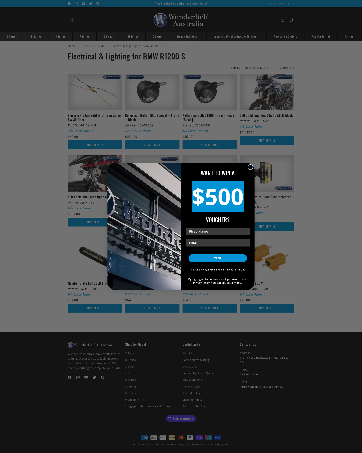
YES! (218, 258)
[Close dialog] (250, 167)
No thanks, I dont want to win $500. (217, 269)
